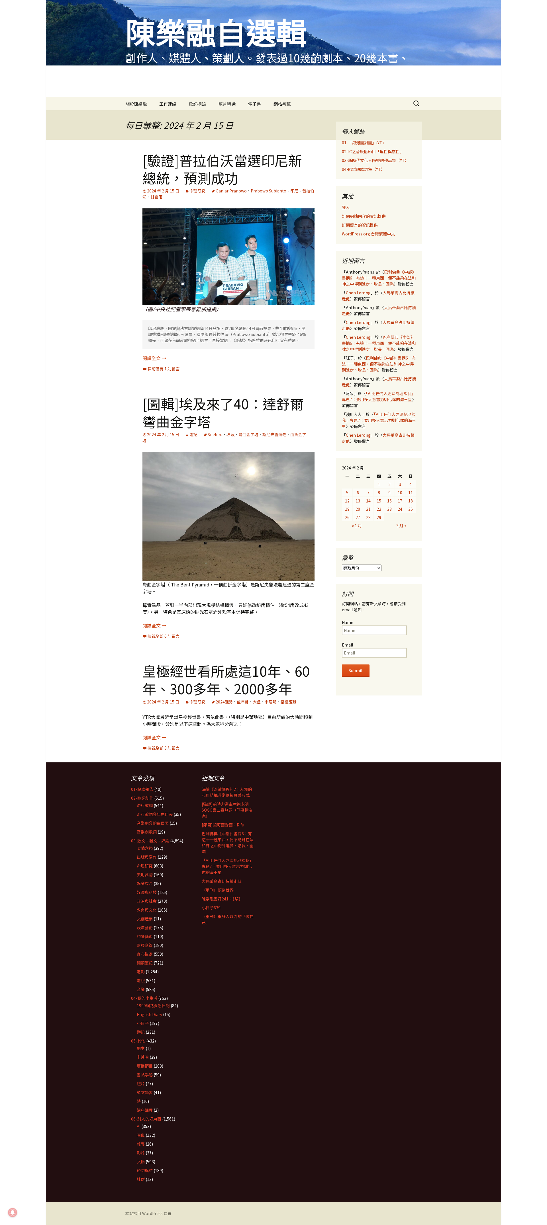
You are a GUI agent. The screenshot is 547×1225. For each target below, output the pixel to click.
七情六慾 (145, 848)
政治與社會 (147, 901)
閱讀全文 (154, 358)
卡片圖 (143, 1057)
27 (358, 517)
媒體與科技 (147, 892)
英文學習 (145, 1092)
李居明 (271, 702)
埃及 (230, 434)
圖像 (141, 1135)
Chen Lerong (358, 293)
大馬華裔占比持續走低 (222, 881)
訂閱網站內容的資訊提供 (364, 216)
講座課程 (145, 1110)
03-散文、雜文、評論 (150, 841)
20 (358, 509)
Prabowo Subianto (268, 191)
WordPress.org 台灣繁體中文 (368, 234)
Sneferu (215, 434)
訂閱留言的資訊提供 (360, 225)
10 (400, 492)
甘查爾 (156, 197)
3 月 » (401, 525)
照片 (141, 1083)
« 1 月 (357, 525)
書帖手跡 (145, 1075)
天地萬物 (145, 874)
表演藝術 (145, 927)
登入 (346, 207)
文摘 (141, 1161)
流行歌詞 (145, 805)
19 (347, 509)
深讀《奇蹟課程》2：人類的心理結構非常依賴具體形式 (227, 792)
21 (368, 509)
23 (389, 509)
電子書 (254, 104)
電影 (141, 971)
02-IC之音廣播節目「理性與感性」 (373, 151)
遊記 (193, 434)
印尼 (294, 191)
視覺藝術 (145, 936)
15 (379, 501)
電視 (141, 980)
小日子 (143, 1023)
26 (347, 517)
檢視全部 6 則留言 (163, 636)
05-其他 (138, 1041)
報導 (141, 1144)
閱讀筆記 (145, 963)
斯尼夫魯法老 (274, 434)
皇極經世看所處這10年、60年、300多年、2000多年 (226, 679)
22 (379, 509)
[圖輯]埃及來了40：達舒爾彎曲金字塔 (223, 412)
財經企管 (145, 945)
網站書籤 (282, 104)
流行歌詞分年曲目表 (155, 814)
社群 (141, 1179)
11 (410, 492)
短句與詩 (145, 1170)
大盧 (257, 702)
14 (368, 501)
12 (347, 501)
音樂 (141, 989)
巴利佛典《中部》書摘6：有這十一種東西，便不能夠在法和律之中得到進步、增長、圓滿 (379, 278)
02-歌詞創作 (142, 798)
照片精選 (227, 104)
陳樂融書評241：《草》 (222, 899)
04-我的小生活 (144, 998)
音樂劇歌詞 (147, 832)
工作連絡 (167, 104)
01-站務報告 (142, 789)
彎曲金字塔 (248, 434)
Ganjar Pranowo (231, 191)
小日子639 (211, 907)
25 (410, 509)
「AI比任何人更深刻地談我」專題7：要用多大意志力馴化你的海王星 (378, 396)
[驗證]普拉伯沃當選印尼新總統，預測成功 (222, 169)
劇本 (141, 1048)
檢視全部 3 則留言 (163, 748)
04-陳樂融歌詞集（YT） (363, 169)
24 (400, 509)
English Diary (149, 1014)
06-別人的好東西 (146, 1119)
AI (138, 1126)
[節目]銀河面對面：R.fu (223, 825)
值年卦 (243, 702)
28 (368, 517)
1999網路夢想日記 (153, 1005)
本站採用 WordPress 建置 (148, 1213)
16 (389, 501)
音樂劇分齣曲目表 (153, 823)
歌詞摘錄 (197, 104)
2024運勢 (224, 702)
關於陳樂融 (136, 104)
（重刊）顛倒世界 (218, 890)
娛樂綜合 (145, 883)
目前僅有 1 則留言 (163, 369)
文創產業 (145, 919)
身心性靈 (145, 954)
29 (379, 517)
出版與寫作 (147, 857)
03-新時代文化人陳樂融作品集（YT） (375, 160)
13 (358, 501)
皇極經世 (289, 702)
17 (400, 501)
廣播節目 (145, 1066)
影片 (141, 1153)
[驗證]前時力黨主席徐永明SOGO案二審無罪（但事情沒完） (227, 810)
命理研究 (197, 191)
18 (410, 501)
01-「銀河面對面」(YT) (363, 142)
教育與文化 (147, 910)
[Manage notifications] (12, 1212)
